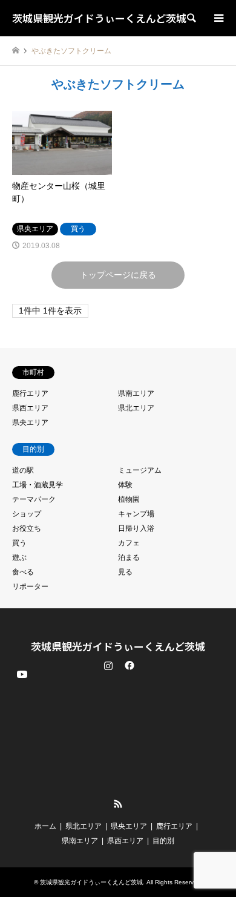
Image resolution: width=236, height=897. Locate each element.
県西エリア (30, 408)
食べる (23, 572)
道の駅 (23, 470)
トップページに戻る (118, 275)
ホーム (45, 826)
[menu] (218, 18)
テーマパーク (34, 499)
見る (125, 572)
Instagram (108, 665)
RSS (118, 804)
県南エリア (136, 393)
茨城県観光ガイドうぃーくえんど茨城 (118, 646)
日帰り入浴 (136, 528)
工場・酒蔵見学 (37, 485)
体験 (125, 485)
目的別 (163, 840)
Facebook (128, 665)
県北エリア (136, 408)
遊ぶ (19, 557)
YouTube (21, 794)
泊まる (129, 557)
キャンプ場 (136, 514)
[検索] (190, 18)
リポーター (30, 586)
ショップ (26, 514)
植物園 (129, 499)
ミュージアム (140, 470)
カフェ (129, 543)
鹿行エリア (30, 393)
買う (19, 543)
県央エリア (30, 422)
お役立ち (26, 528)
